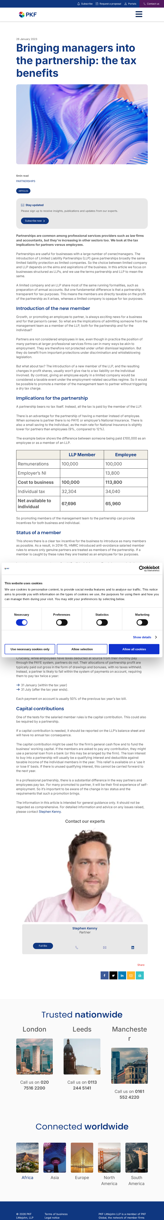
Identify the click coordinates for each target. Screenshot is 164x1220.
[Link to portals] (125, 4)
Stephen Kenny (50, 812)
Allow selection (82, 649)
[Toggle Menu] (139, 14)
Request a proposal (110, 3)
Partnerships (25, 181)
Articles (23, 191)
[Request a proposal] (97, 3)
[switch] (62, 622)
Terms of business (56, 1214)
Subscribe (87, 3)
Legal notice (52, 1217)
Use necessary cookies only (30, 649)
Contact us (153, 3)
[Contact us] (142, 4)
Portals (132, 3)
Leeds (82, 1029)
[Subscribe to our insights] (78, 3)
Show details (142, 637)
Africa (27, 1177)
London (34, 1029)
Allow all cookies (134, 649)
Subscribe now (33, 220)
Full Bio (43, 945)
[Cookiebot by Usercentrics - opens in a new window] (141, 569)
